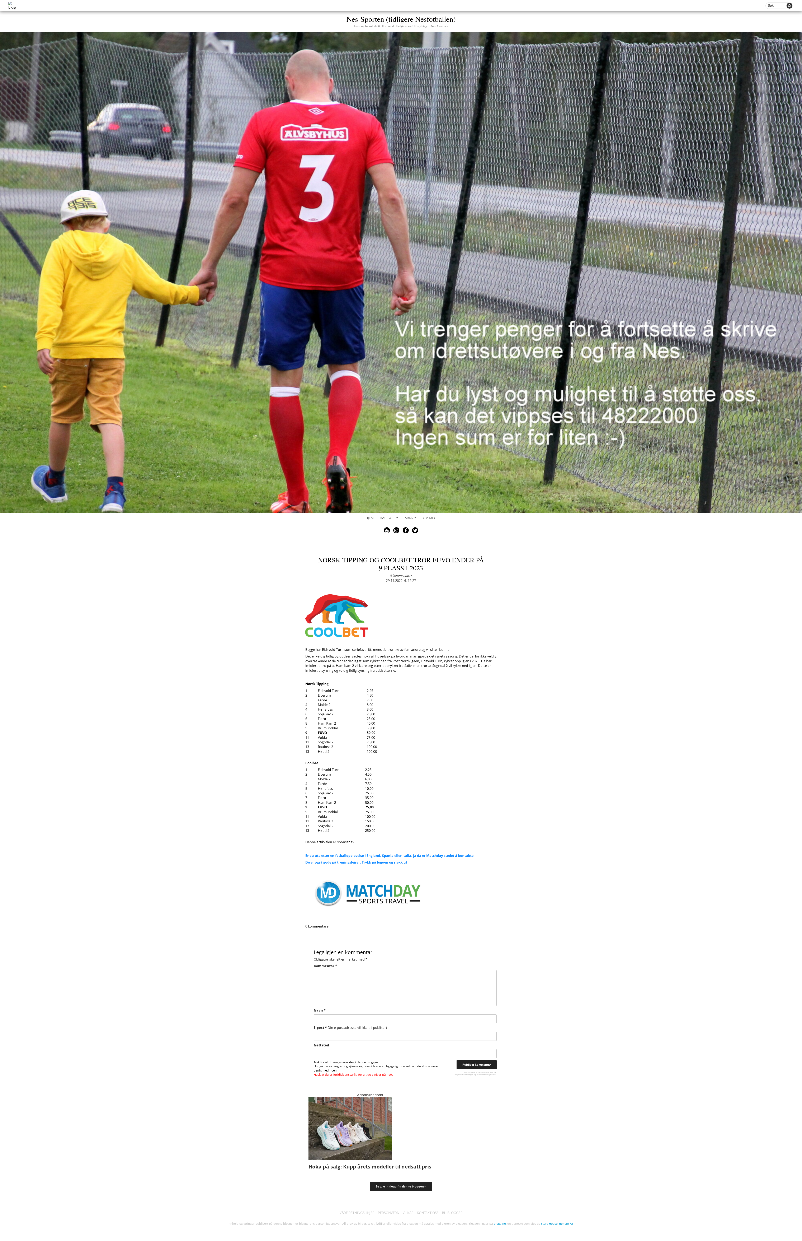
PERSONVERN (388, 1212)
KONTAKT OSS (428, 1212)
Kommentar (325, 966)
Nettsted (321, 1045)
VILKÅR (408, 1212)
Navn (320, 1010)
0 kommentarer (401, 575)
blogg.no (500, 1224)
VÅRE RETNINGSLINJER (357, 1212)
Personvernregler (466, 1074)
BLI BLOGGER (452, 1212)
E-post (350, 1027)
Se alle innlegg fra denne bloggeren (401, 1186)
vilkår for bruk (481, 1074)
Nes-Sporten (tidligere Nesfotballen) (401, 21)
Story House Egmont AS (557, 1224)
